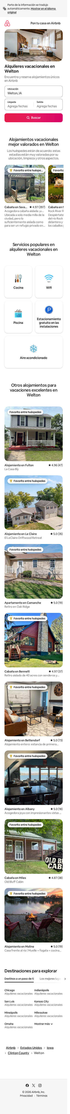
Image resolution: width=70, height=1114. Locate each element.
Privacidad (26, 1095)
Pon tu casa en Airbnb (45, 23)
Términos (41, 1095)
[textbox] (19, 106)
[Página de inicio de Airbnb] (7, 23)
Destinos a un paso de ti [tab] (19, 978)
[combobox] (33, 93)
